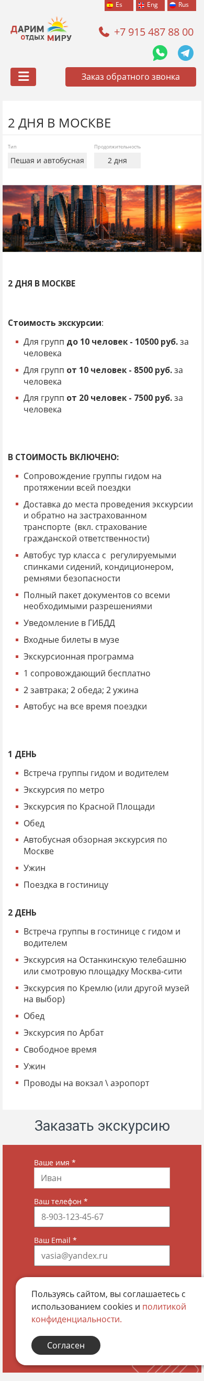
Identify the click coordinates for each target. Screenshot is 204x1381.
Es (119, 4)
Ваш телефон (61, 1201)
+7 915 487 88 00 (154, 32)
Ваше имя (55, 1162)
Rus (183, 4)
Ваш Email (55, 1240)
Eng (152, 4)
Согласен (66, 1345)
